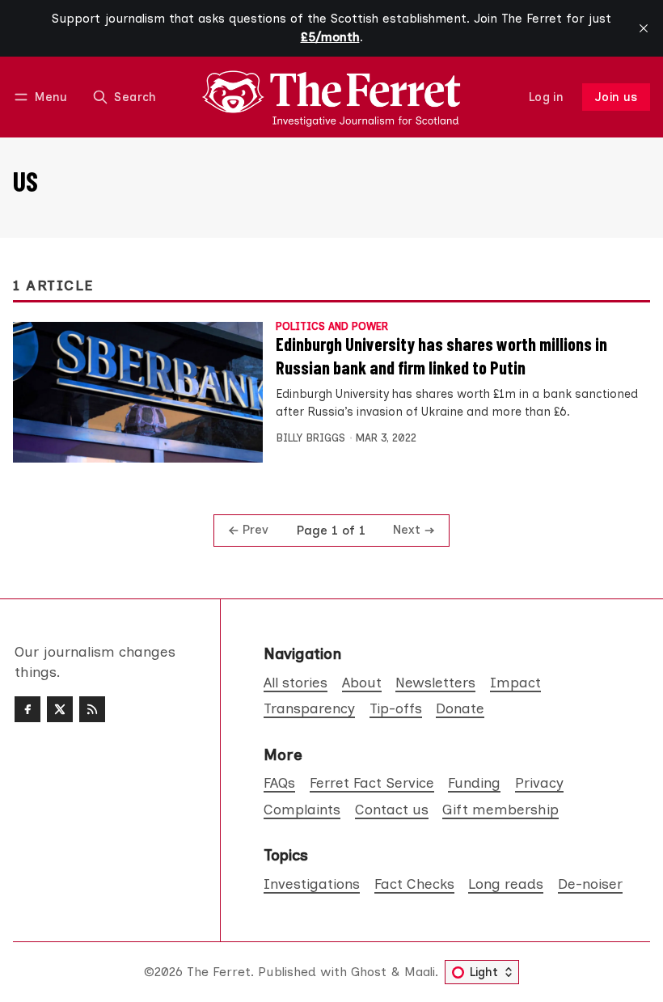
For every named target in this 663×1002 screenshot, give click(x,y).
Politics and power (332, 327)
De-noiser (590, 883)
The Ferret (219, 971)
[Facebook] (27, 709)
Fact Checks (414, 883)
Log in (546, 97)
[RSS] (92, 709)
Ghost (368, 971)
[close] (644, 28)
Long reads (505, 883)
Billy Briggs (310, 438)
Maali (419, 971)
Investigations (312, 883)
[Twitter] (60, 709)
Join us (616, 97)
